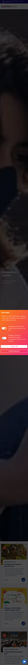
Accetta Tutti (14, 346)
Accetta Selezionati (14, 351)
